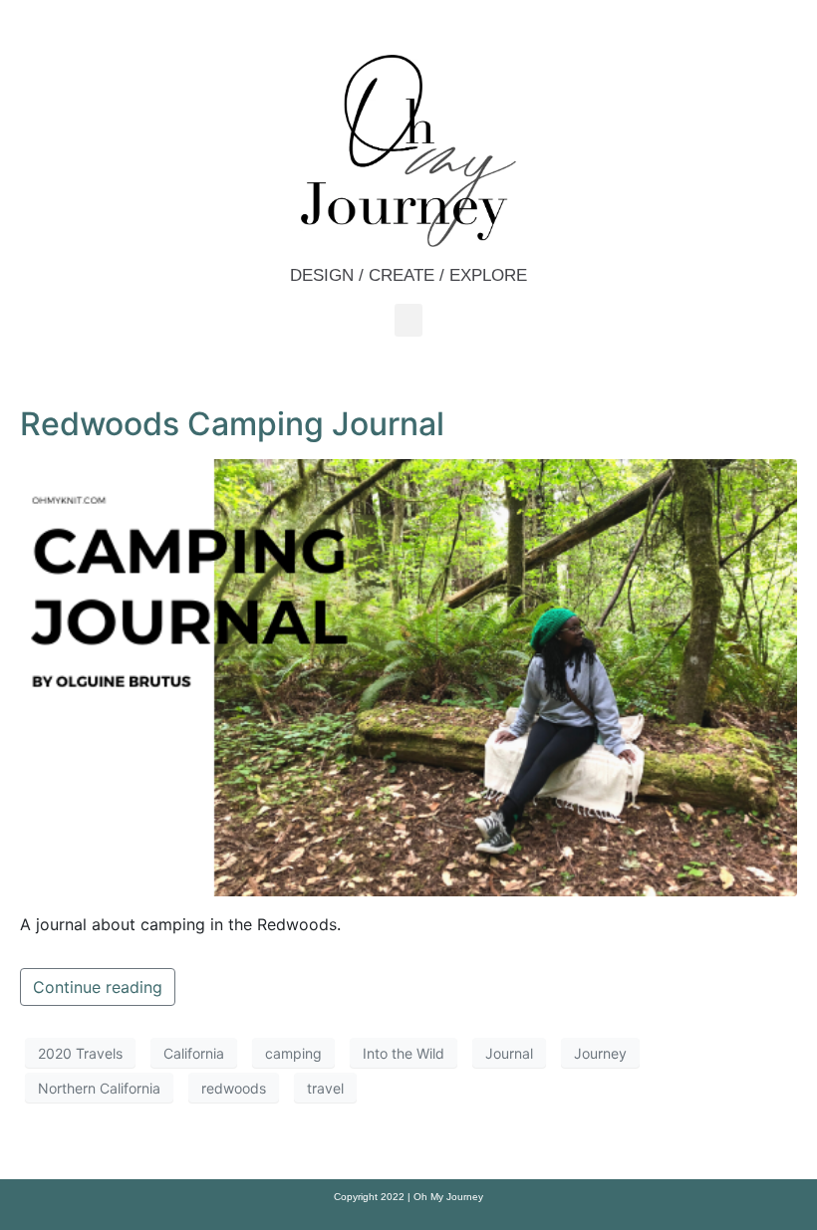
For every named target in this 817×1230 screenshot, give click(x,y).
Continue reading (97, 987)
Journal (509, 1053)
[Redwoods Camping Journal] (408, 676)
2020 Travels (80, 1053)
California (193, 1053)
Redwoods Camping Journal (232, 423)
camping (293, 1053)
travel (325, 1088)
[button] (408, 320)
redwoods (233, 1088)
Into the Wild (403, 1053)
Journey (600, 1053)
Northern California (99, 1088)
